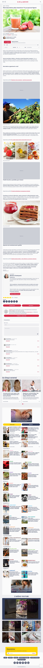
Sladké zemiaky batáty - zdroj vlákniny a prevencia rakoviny (23, 258)
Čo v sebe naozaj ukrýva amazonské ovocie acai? (21, 139)
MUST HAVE (30, 451)
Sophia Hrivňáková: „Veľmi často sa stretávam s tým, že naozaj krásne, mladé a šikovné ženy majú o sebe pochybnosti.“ (15, 429)
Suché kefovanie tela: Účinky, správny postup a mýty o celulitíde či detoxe (33, 442)
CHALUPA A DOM (13, 548)
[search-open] (5, 2)
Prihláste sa (11, 309)
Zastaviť (6, 47)
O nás (5, 657)
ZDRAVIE (11, 461)
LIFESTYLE (7, 5)
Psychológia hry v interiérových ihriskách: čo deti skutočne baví (15, 518)
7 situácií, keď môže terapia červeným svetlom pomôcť (15, 463)
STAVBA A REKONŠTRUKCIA (15, 537)
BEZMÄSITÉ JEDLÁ (31, 560)
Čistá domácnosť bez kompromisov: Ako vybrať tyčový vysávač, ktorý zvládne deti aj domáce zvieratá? (15, 574)
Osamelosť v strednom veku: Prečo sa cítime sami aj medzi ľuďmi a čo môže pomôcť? (15, 436)
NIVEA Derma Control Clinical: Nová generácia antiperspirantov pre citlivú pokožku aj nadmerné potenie (34, 509)
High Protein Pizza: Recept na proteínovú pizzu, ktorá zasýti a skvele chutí (15, 474)
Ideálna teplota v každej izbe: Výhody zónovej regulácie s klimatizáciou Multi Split (33, 552)
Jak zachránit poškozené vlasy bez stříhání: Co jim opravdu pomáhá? (33, 486)
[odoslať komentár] (37, 334)
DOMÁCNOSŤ (12, 527)
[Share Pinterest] (12, 301)
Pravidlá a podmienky (24, 657)
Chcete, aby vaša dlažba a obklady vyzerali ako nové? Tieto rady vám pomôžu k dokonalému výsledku (15, 530)
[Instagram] (15, 663)
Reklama (16, 657)
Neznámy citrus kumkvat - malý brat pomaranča (21, 80)
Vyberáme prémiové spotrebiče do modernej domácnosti (14, 562)
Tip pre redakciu (21, 659)
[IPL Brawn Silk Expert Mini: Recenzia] (31, 637)
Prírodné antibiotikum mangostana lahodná (20, 191)
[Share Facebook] (4, 301)
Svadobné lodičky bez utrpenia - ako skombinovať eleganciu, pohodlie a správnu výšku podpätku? (15, 453)
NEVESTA (11, 450)
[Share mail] (17, 301)
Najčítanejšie (12, 424)
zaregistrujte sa (29, 312)
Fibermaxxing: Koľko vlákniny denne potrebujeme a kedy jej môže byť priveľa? (33, 436)
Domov (4, 5)
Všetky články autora (15, 294)
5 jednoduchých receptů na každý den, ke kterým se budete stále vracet (15, 485)
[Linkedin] (28, 663)
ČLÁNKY (11, 494)
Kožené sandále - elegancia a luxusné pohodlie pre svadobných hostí (33, 453)
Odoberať (33, 653)
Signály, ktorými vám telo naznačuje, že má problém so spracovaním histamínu (33, 464)
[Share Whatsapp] (7, 301)
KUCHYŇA (12, 559)
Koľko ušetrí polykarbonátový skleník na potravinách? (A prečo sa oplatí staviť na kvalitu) (34, 520)
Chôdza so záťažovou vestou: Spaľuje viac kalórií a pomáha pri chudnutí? (16, 442)
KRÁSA (29, 484)
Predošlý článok (12, 305)
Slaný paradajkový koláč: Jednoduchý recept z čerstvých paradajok (33, 475)
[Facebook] (20, 663)
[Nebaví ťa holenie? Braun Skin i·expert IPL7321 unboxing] (11, 637)
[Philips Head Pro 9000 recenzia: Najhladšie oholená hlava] (31, 626)
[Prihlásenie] (3, 2)
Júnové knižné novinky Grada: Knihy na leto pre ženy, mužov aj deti (33, 573)
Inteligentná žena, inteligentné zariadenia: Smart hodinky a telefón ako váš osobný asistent (34, 498)
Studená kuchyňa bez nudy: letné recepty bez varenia (34, 562)
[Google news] (25, 663)
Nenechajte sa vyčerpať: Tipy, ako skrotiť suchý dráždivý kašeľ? (15, 496)
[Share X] (9, 301)
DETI (10, 516)
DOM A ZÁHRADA (31, 516)
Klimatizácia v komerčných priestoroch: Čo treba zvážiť (33, 540)
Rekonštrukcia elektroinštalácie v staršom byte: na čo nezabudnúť (15, 540)
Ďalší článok (31, 305)
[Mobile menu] (41, 1)
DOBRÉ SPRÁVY (13, 505)
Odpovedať (8, 359)
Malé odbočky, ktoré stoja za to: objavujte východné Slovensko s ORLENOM (15, 507)
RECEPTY (11, 472)
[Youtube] (17, 663)
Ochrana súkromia (35, 657)
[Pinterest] (23, 663)
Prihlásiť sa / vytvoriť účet (21, 315)
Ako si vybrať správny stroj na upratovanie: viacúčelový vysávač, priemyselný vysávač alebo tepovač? (34, 531)
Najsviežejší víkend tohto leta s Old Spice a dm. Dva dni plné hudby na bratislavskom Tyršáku (33, 429)
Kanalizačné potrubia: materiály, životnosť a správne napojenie (14, 551)
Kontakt (10, 657)
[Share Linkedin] (14, 301)
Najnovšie (31, 424)
